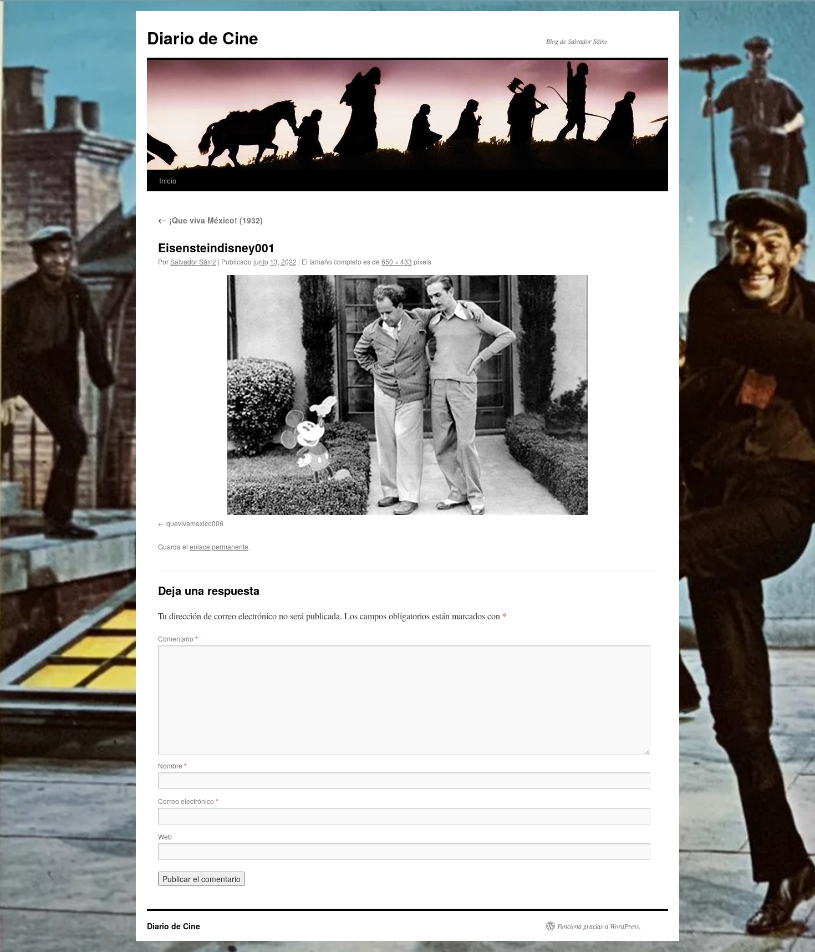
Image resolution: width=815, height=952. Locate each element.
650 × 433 (396, 261)
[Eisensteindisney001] (407, 395)
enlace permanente (219, 546)
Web (165, 836)
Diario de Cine (202, 37)
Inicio (167, 180)
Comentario (178, 638)
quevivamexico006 (194, 523)
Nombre (172, 765)
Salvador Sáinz (193, 261)
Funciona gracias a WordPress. (599, 926)
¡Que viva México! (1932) (210, 220)
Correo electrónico (188, 801)
